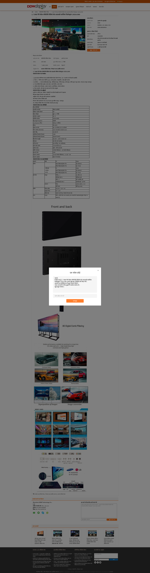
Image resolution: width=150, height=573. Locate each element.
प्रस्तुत (75, 301)
